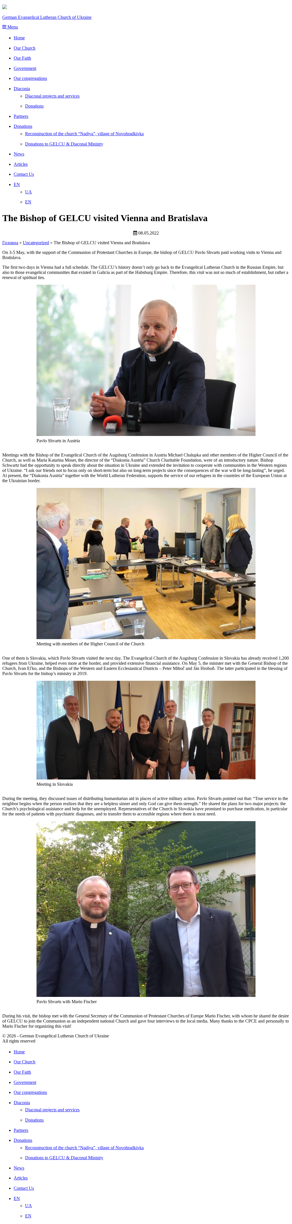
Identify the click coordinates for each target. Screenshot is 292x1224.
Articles (21, 164)
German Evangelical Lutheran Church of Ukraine (47, 17)
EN (17, 184)
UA (28, 191)
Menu (12, 27)
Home (19, 37)
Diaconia (22, 88)
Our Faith (22, 58)
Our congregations (30, 78)
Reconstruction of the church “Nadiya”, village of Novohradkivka (84, 133)
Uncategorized (36, 242)
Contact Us (24, 174)
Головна (10, 242)
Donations (34, 106)
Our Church (24, 48)
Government (25, 68)
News (19, 154)
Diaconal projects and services (52, 96)
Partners (21, 116)
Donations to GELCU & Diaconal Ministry (64, 144)
